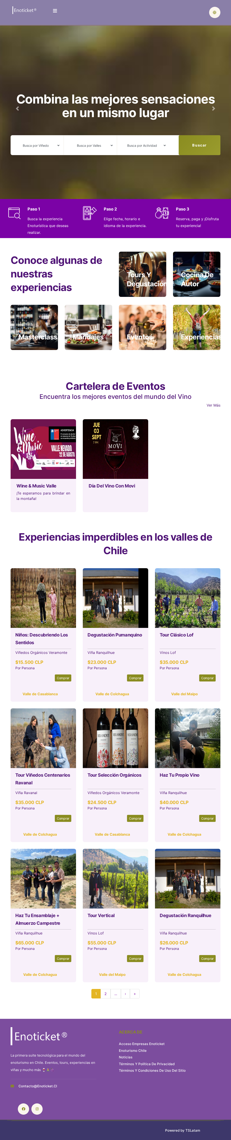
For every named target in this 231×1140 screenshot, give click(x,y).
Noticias (125, 1057)
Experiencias (201, 337)
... (115, 993)
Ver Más (213, 405)
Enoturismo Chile (133, 1050)
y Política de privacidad (155, 1064)
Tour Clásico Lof (177, 635)
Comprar (63, 678)
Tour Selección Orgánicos (114, 775)
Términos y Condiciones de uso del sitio (152, 1070)
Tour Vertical (101, 915)
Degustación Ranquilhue (185, 915)
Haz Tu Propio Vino (179, 775)
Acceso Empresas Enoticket (142, 1044)
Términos (126, 1064)
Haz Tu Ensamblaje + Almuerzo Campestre (37, 919)
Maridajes (88, 337)
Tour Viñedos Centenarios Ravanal (42, 778)
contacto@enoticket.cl (37, 1086)
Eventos (140, 337)
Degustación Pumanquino (115, 635)
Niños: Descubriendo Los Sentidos (41, 638)
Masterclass (37, 337)
